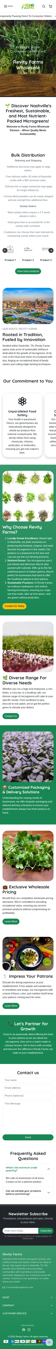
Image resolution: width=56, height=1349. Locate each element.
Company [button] (8, 1305)
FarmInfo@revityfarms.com (19, 1287)
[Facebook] (23, 1329)
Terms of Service (41, 1236)
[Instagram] (29, 1329)
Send (28, 1137)
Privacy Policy (28, 1238)
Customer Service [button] (14, 1313)
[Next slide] (51, 250)
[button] (8, 6)
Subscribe (45, 1230)
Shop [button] (5, 1297)
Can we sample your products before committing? (23, 1192)
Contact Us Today (14, 606)
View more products (28, 271)
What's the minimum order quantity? (21, 1169)
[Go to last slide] (4, 250)
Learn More (11, 921)
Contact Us (11, 716)
